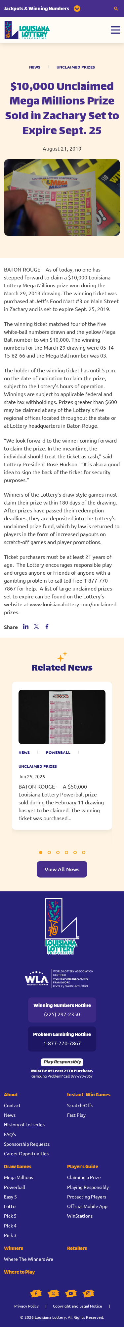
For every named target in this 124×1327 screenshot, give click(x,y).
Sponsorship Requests (27, 1144)
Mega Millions (18, 1177)
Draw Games (17, 1167)
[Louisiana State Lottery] (27, 30)
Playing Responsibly (88, 1187)
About (11, 1095)
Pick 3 (10, 1235)
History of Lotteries (24, 1124)
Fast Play (76, 1115)
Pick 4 (10, 1225)
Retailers (77, 1249)
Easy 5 (10, 1196)
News (34, 67)
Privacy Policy (26, 1306)
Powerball (58, 752)
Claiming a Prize (84, 1177)
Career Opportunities (26, 1153)
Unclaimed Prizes (76, 67)
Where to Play (19, 1272)
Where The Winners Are (28, 1259)
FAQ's (10, 1134)
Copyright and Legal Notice (77, 1306)
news (24, 752)
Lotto (10, 1206)
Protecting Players (86, 1196)
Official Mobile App (87, 1206)
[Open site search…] (116, 9)
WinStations (80, 1216)
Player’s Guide (82, 1167)
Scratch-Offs (80, 1105)
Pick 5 (10, 1216)
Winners (13, 1249)
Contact (12, 1105)
